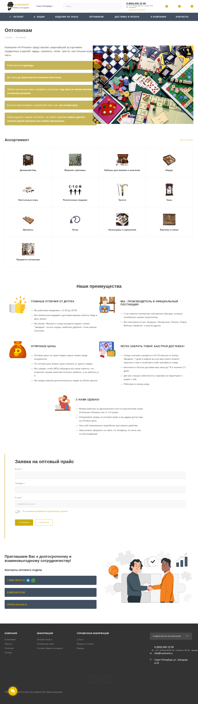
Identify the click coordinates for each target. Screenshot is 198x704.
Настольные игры (28, 200)
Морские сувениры (75, 170)
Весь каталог (186, 140)
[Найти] (117, 6)
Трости (122, 200)
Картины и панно (169, 229)
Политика (9, 648)
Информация (45, 633)
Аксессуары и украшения (122, 229)
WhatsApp (111, 679)
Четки (75, 229)
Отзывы (8, 652)
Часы (169, 200)
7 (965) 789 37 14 (16, 580)
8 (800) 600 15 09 (136, 3)
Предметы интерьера (28, 259)
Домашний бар (28, 170)
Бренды (80, 648)
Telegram (103, 679)
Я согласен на (45, 511)
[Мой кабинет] (154, 7)
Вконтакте (87, 679)
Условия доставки (45, 644)
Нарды (169, 170)
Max (95, 679)
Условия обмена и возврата (50, 648)
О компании (10, 639)
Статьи (80, 639)
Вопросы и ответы (85, 644)
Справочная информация (93, 633)
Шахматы (28, 229)
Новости (8, 644)
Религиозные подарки (75, 200)
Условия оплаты (44, 639)
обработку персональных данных (52, 511)
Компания (11, 633)
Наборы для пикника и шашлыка (122, 170)
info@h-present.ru (17, 604)
